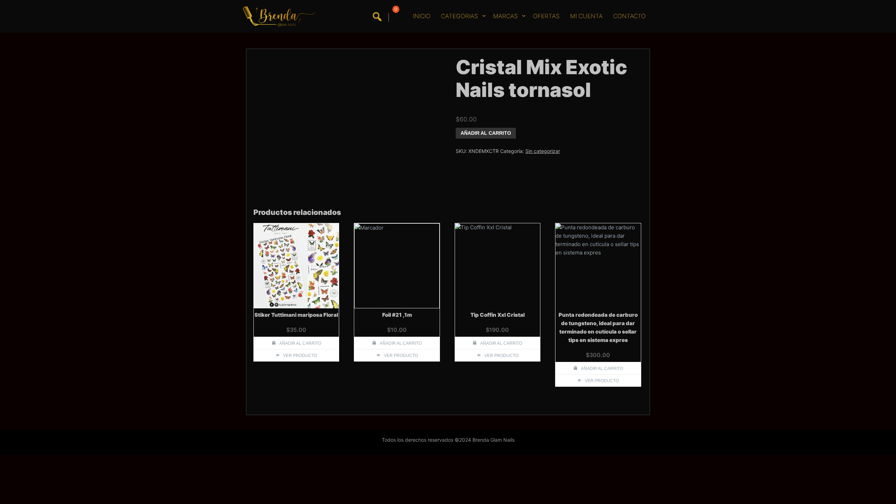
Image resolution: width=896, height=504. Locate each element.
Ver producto (300, 355)
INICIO (421, 16)
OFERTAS (546, 16)
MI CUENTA (586, 16)
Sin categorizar (542, 151)
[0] (394, 17)
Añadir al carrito (486, 133)
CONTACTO (629, 16)
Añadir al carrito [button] (300, 343)
